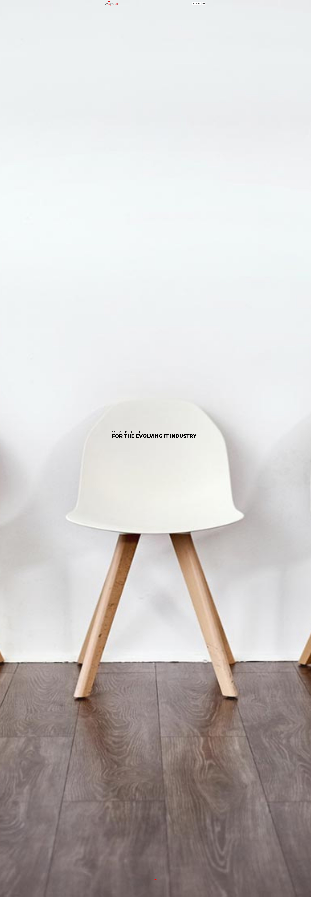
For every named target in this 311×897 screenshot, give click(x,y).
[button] (196, 3)
